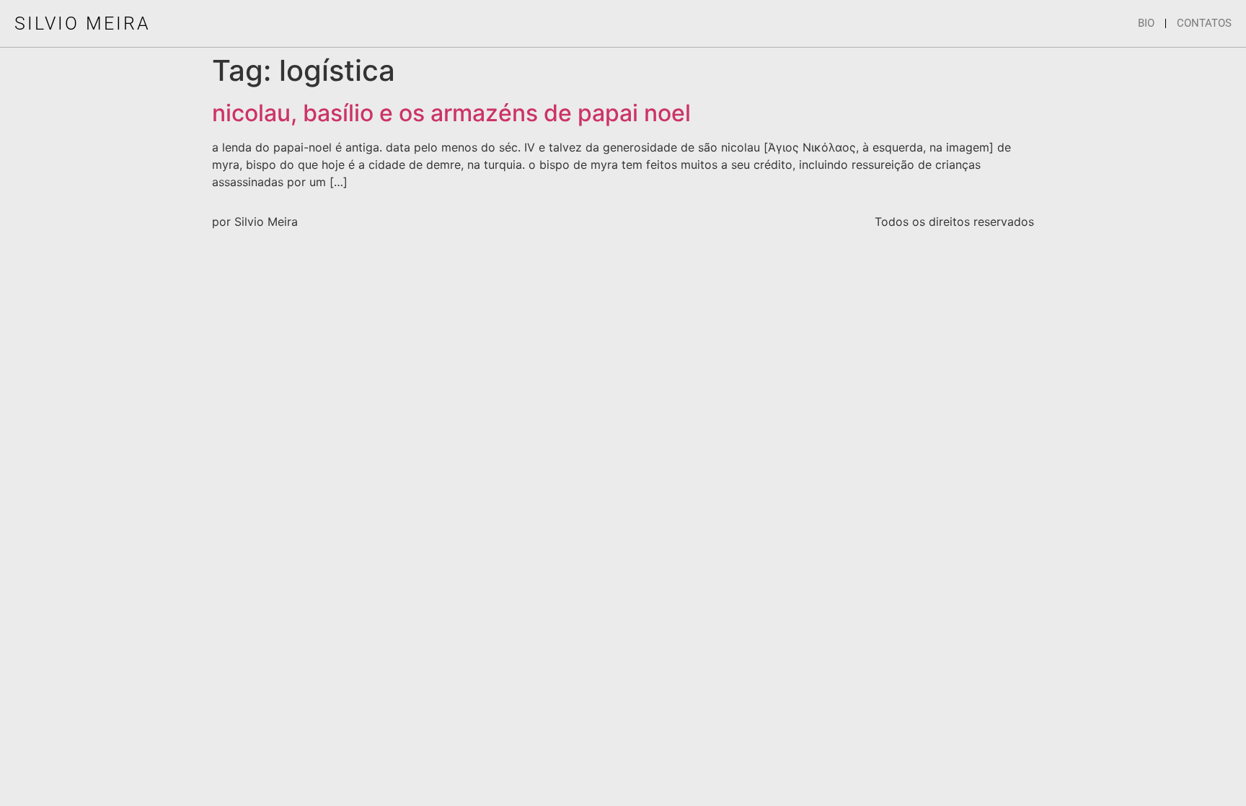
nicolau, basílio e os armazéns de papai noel (451, 113)
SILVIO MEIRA (82, 23)
